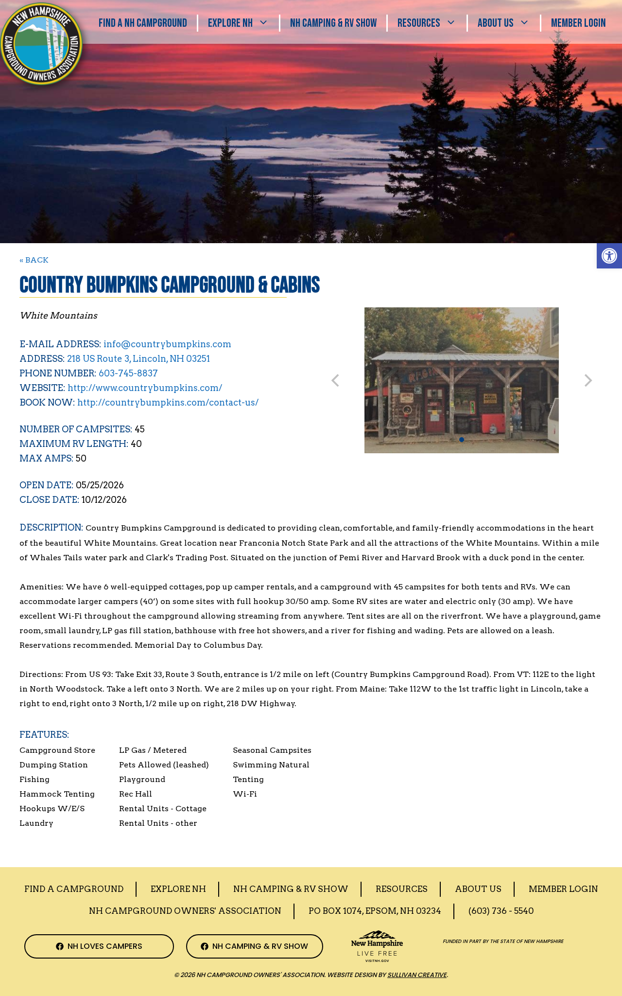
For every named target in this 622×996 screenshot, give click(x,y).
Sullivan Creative (417, 974)
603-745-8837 (128, 373)
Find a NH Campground (143, 23)
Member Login (578, 23)
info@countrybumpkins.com (167, 344)
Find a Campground (73, 889)
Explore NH (230, 23)
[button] (609, 255)
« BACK (34, 260)
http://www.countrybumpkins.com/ (145, 388)
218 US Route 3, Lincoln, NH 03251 (138, 359)
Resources (418, 23)
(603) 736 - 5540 (501, 911)
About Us (496, 23)
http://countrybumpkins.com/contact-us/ (168, 402)
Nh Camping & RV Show (333, 23)
